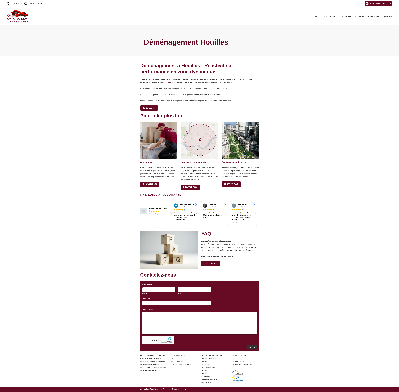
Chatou (204, 361)
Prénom (145, 293)
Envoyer (252, 347)
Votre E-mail (147, 298)
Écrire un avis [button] (155, 218)
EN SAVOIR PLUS (150, 184)
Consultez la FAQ (210, 264)
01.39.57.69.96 (16, 4)
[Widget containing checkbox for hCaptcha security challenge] (158, 340)
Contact (388, 16)
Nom (179, 293)
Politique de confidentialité (181, 364)
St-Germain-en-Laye (209, 379)
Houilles (168, 82)
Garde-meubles (349, 16)
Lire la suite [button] (235, 222)
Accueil (317, 16)
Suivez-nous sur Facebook (380, 3)
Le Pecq (204, 370)
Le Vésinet (205, 364)
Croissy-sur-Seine (208, 367)
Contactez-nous (149, 108)
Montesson (205, 376)
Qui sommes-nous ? (178, 355)
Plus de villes (206, 382)
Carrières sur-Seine (208, 358)
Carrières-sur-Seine (36, 4)
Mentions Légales (177, 361)
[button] (338, 16)
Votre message (148, 309)
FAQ (172, 358)
